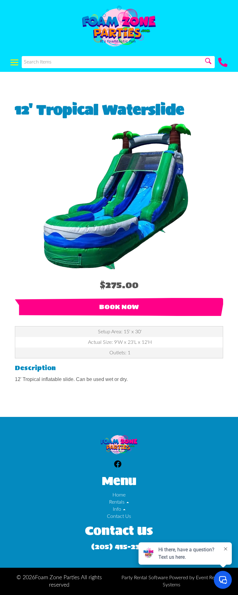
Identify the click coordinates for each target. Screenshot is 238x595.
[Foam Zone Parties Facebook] (117, 465)
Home (119, 494)
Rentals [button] (117, 502)
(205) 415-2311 (119, 546)
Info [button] (117, 509)
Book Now (119, 307)
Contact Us (119, 516)
